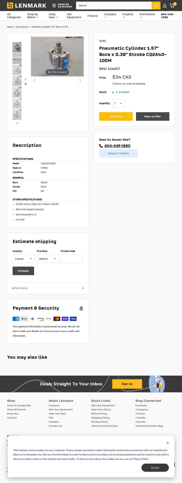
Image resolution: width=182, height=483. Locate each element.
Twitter (140, 413)
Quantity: (104, 103)
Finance (92, 15)
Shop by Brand (32, 16)
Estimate (23, 270)
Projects (127, 14)
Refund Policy (20, 288)
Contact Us (55, 426)
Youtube (140, 422)
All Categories (14, 16)
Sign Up (127, 384)
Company (110, 14)
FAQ (51, 418)
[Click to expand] (57, 56)
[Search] (156, 5)
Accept (155, 467)
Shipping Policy (100, 418)
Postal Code (68, 251)
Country (17, 251)
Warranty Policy (101, 409)
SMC (102, 41)
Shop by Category (64, 5)
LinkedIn (140, 418)
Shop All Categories (19, 405)
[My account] (165, 5)
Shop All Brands (16, 409)
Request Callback (118, 153)
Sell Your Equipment (61, 409)
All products (22, 26)
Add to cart (116, 116)
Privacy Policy (99, 422)
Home (10, 26)
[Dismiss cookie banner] (167, 443)
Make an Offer (152, 116)
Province (42, 251)
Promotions (147, 14)
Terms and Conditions (104, 426)
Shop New (52, 16)
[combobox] (114, 5)
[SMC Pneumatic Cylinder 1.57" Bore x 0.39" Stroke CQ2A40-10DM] (17, 47)
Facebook (141, 405)
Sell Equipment (74, 16)
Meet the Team (57, 413)
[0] (172, 5)
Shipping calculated (122, 83)
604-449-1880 (167, 16)
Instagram (141, 409)
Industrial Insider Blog (149, 426)
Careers (54, 422)
